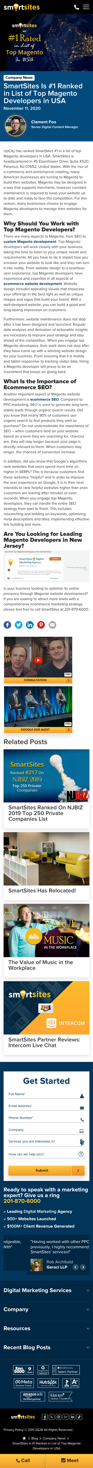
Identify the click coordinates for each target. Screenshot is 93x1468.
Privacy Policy (14, 1431)
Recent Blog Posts (27, 1349)
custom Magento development (30, 242)
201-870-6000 (76, 7)
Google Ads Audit (35, 729)
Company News (19, 78)
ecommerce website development (33, 284)
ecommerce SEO (44, 400)
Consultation (35, 680)
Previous (76, 1268)
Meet (72, 1460)
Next (83, 1268)
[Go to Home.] (24, 1440)
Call (25, 1460)
